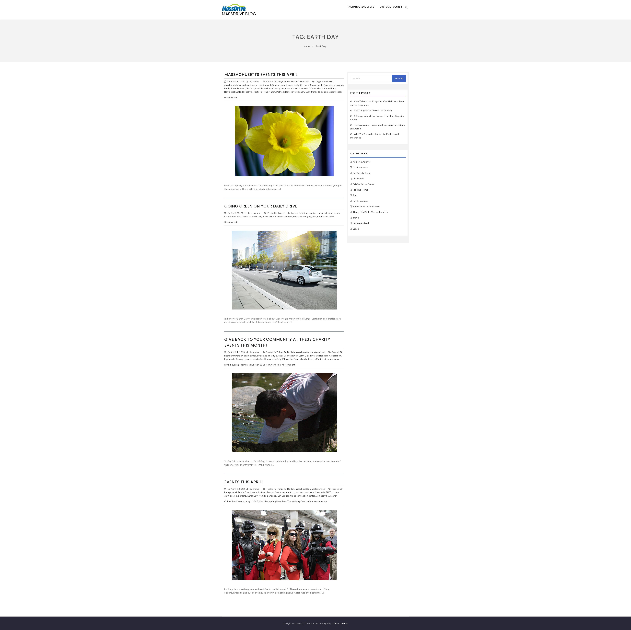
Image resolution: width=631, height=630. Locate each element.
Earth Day (322, 85)
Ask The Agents (362, 161)
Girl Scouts (283, 495)
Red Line (263, 501)
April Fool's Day (240, 492)
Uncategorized (317, 352)
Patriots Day (283, 92)
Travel (281, 213)
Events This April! (243, 482)
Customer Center (391, 6)
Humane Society (272, 359)
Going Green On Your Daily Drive (260, 206)
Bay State (304, 213)
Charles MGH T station (327, 492)
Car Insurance (360, 167)
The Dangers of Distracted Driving (373, 110)
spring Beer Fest (277, 501)
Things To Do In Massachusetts (292, 81)
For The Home (360, 189)
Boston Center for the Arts (280, 492)
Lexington (279, 88)
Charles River (291, 355)
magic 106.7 (252, 501)
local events (238, 501)
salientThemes (340, 623)
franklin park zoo (264, 88)
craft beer (287, 85)
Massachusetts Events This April (261, 74)
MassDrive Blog (239, 14)
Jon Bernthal (322, 495)
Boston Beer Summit (260, 85)
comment (232, 97)
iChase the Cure (290, 359)
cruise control (317, 213)
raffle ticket (320, 359)
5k (341, 352)
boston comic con (305, 492)
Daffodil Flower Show (305, 85)
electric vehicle (284, 216)
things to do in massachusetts (326, 92)
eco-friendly (269, 216)
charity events (275, 355)
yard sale (276, 364)
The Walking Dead (296, 501)
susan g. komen (240, 364)
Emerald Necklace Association (325, 355)
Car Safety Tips (361, 173)
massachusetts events (296, 88)
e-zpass (247, 216)
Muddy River (306, 359)
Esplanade (229, 359)
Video (356, 228)
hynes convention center (302, 495)
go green (311, 216)
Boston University (233, 355)
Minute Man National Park (322, 88)
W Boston (265, 364)
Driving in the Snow (363, 184)
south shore (333, 359)
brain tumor (250, 355)
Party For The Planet (264, 92)
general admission (254, 359)
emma (256, 81)
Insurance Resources (360, 6)
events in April (335, 85)
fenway (240, 359)
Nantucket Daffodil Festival (238, 92)
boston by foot (258, 492)
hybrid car (322, 216)
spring (227, 364)
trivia (310, 501)
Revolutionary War (300, 92)
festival (250, 88)
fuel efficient (299, 216)
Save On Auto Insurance (366, 206)
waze (331, 216)
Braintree (262, 355)
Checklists (358, 178)
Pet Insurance (360, 200)
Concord (276, 85)
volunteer (254, 364)
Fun (355, 195)
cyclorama (241, 495)
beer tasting (242, 85)
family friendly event (234, 88)
